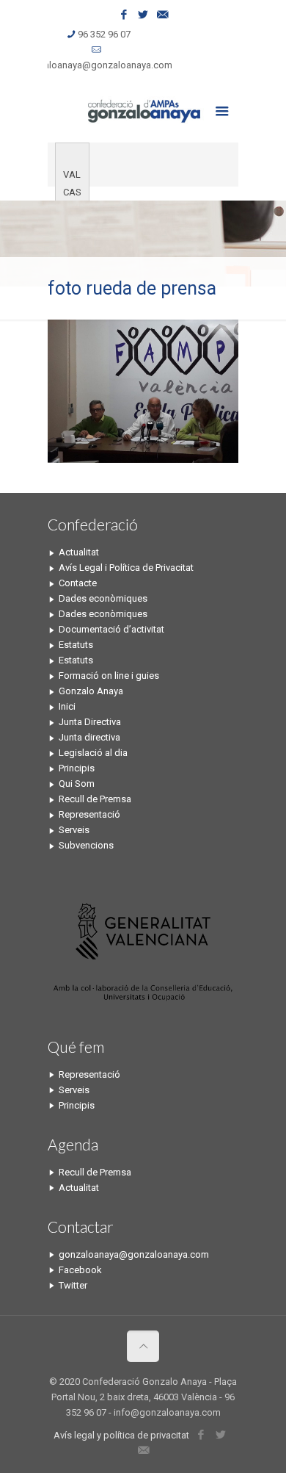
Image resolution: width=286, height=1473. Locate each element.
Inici (67, 706)
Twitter (73, 1285)
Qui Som (77, 783)
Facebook (80, 1269)
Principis (77, 768)
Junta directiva (89, 737)
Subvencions (86, 845)
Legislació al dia (93, 752)
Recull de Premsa (95, 798)
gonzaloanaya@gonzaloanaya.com (97, 65)
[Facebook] (124, 14)
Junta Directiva (90, 721)
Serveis (74, 829)
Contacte (78, 582)
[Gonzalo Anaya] (143, 109)
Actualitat (79, 552)
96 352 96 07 (104, 34)
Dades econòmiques (103, 598)
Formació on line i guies (109, 675)
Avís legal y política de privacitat (121, 1435)
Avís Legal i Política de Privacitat (126, 567)
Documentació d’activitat (111, 629)
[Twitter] (143, 14)
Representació (89, 814)
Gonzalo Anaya (91, 690)
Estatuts (76, 644)
